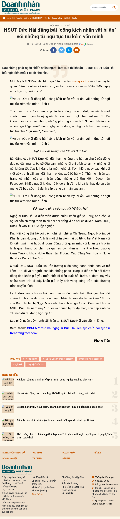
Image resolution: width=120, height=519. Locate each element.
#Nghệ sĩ (17, 364)
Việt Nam (27, 18)
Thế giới (47, 18)
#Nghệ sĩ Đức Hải (35, 364)
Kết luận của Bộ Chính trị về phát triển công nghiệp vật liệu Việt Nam (55, 379)
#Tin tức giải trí (30, 359)
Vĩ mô (67, 25)
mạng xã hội (80, 81)
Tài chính (67, 18)
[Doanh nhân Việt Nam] (17, 469)
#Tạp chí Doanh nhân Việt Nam (58, 359)
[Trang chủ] (4, 18)
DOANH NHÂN (37, 18)
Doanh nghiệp (57, 18)
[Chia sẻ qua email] (76, 50)
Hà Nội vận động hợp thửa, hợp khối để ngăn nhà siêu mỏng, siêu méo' (56, 393)
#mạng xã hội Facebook (90, 359)
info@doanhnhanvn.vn (106, 484)
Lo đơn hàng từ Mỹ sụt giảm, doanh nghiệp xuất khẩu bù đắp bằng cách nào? (60, 406)
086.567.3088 (102, 481)
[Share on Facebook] (53, 50)
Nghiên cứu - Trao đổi (14, 18)
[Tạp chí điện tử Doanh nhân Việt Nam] (21, 6)
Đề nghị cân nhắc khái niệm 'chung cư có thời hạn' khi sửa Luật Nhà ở (55, 420)
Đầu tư (74, 18)
